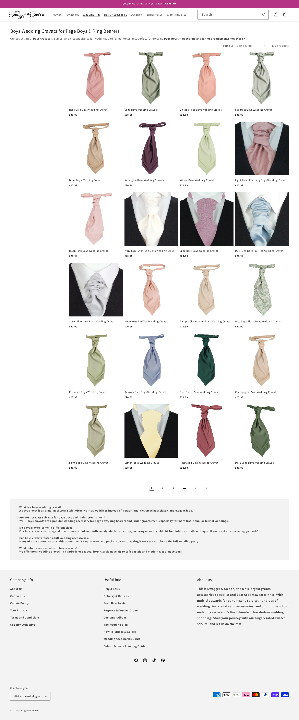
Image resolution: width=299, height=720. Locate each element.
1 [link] (152, 487)
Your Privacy (18, 610)
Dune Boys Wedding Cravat (85, 180)
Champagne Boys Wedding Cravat (255, 392)
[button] (74, 14)
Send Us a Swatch (116, 603)
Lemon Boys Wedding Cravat (141, 462)
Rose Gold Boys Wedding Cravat (88, 109)
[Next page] (206, 487)
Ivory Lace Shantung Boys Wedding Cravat (149, 251)
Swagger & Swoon (29, 710)
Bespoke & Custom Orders (121, 610)
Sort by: (228, 45)
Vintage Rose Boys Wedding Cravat (201, 109)
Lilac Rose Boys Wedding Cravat (199, 251)
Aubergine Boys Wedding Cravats (144, 180)
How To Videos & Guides (120, 632)
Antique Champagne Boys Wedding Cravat (205, 321)
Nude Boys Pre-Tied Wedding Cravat (145, 321)
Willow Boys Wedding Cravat (197, 180)
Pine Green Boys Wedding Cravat (199, 392)
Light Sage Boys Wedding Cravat (88, 462)
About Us (16, 589)
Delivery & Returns (116, 596)
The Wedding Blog (116, 624)
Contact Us (17, 596)
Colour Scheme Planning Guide (124, 646)
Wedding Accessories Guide (122, 639)
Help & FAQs (112, 589)
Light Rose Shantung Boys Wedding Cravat (260, 180)
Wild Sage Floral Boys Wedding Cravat (258, 321)
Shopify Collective (22, 624)
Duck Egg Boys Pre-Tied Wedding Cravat (259, 251)
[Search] (264, 14)
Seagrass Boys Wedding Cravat (253, 109)
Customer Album (115, 617)
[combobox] (233, 14)
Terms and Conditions (25, 617)
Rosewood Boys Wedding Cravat (199, 462)
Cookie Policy (19, 603)
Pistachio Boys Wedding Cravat (87, 392)
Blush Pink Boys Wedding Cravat (88, 251)
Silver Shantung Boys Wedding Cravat (92, 321)
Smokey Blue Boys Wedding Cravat (145, 392)
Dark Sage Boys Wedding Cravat (254, 462)
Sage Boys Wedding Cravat (140, 109)
